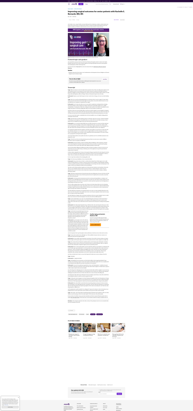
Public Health (70, 8)
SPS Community (81, 314)
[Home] (66, 404)
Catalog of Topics (99, 314)
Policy (104, 409)
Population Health (78, 8)
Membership (105, 405)
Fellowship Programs (92, 384)
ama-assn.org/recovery (75, 297)
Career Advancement (82, 1)
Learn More (105, 79)
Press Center (105, 407)
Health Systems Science (101, 384)
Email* (100, 392)
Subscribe (121, 19)
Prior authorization (80, 405)
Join (81, 4)
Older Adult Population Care (73, 314)
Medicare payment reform (81, 407)
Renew (86, 4)
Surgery (87, 314)
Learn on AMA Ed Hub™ (95, 224)
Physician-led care (80, 409)
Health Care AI (109, 384)
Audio (103, 1)
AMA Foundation (119, 408)
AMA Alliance (118, 410)
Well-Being (95, 1)
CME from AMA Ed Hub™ (74, 1)
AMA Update (116, 19)
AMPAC (117, 406)
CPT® (100, 1)
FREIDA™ (69, 1)
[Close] (18, 397)
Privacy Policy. (6, 404)
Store (98, 1)
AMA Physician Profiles (89, 1)
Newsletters (106, 1)
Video (109, 1)
